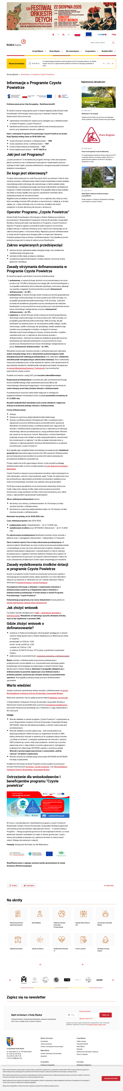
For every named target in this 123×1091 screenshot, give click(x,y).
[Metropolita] (23, 979)
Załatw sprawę (81, 1041)
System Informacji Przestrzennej (51, 1053)
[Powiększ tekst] (68, 34)
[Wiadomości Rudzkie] (88, 980)
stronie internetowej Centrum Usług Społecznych (27, 603)
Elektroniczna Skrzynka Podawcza (87, 1052)
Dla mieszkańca (72, 51)
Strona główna (12, 74)
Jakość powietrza (39, 944)
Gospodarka (90, 51)
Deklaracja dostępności (84, 1065)
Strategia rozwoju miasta (105, 944)
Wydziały (79, 1049)
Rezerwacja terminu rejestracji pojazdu (17, 918)
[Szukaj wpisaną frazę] (114, 42)
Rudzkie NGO (107, 51)
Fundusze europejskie (48, 1065)
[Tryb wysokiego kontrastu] (53, 34)
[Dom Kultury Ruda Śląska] (77, 980)
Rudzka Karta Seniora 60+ (83, 918)
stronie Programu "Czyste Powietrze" (32, 583)
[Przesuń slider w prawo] (82, 964)
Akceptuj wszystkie (111, 1078)
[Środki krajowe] (77, 34)
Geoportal (44, 1056)
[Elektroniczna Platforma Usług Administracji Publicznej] (102, 34)
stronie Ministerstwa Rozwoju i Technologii (26, 368)
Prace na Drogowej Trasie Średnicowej (70, 63)
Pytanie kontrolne (85, 1011)
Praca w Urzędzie (82, 1054)
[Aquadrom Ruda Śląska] (99, 979)
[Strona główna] (16, 42)
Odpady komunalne (17, 944)
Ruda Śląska (55, 51)
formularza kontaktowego (56, 705)
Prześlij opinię (109, 885)
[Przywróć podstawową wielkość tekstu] (64, 34)
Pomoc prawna (83, 944)
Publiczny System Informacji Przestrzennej (61, 918)
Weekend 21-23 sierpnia (98, 103)
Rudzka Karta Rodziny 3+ (61, 944)
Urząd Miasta (37, 51)
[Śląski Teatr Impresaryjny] (67, 980)
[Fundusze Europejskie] (89, 34)
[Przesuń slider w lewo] (40, 964)
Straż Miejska (39, 918)
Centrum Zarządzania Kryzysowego (52, 1046)
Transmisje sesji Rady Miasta (105, 918)
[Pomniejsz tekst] (58, 34)
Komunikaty (44, 1041)
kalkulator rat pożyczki (58, 698)
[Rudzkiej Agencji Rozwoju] (34, 979)
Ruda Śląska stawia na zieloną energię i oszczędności (98, 184)
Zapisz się (105, 1015)
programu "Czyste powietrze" (38, 767)
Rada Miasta (80, 1046)
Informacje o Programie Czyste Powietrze (37, 74)
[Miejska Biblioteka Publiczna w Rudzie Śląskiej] (56, 979)
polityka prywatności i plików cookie (97, 1024)
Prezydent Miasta (82, 1044)
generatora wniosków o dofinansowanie (53, 656)
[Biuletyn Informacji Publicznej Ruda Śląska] (113, 34)
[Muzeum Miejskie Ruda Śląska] (45, 979)
